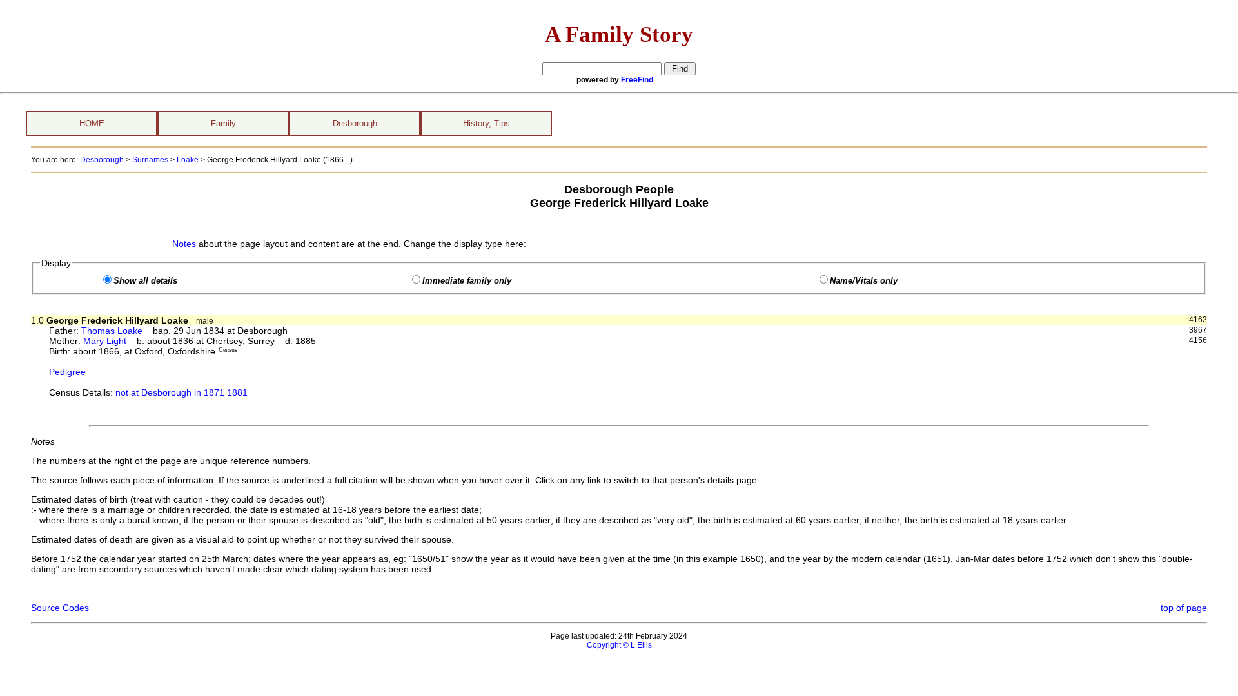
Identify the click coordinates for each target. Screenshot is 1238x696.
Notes (184, 243)
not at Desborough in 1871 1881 (181, 392)
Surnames (150, 159)
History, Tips (486, 123)
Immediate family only (466, 280)
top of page (1184, 608)
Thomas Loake (111, 330)
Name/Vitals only (864, 280)
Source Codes (60, 608)
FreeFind (637, 79)
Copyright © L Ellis (619, 645)
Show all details (145, 280)
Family (223, 123)
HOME (91, 123)
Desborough (355, 123)
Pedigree (67, 372)
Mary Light (104, 341)
